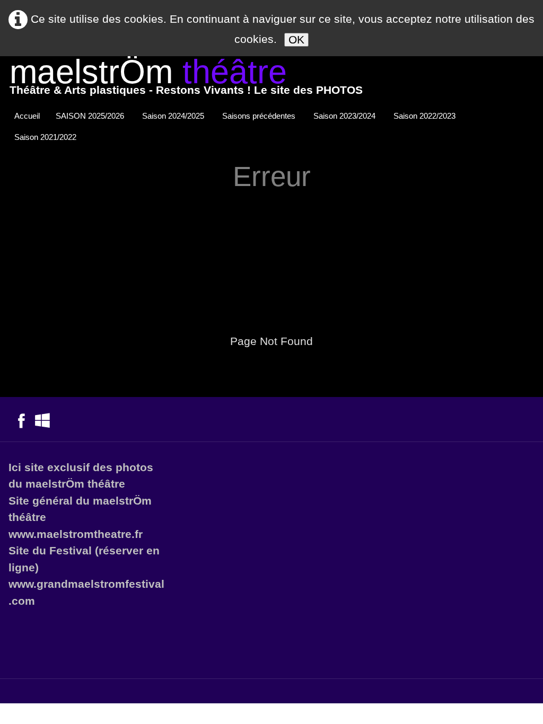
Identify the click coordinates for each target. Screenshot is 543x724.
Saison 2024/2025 (174, 115)
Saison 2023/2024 (345, 115)
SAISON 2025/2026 (91, 115)
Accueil (27, 115)
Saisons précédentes (259, 115)
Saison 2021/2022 (46, 137)
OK (296, 39)
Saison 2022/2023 (425, 115)
